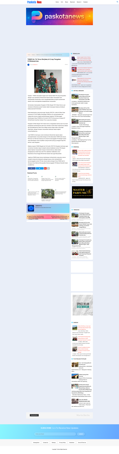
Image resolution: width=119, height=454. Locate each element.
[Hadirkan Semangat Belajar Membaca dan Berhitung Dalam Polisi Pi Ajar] (61, 190)
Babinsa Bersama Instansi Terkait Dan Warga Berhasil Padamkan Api (85, 121)
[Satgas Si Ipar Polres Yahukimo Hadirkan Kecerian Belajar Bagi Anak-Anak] (47, 176)
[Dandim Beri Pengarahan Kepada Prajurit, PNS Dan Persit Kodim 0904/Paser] (34, 176)
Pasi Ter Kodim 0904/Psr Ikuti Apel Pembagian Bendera (60, 179)
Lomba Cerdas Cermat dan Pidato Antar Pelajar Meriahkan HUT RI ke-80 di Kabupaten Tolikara (33, 193)
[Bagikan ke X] (40, 168)
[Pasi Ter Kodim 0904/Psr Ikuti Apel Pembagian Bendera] (61, 176)
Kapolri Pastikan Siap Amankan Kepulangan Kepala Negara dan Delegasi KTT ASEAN (36, 218)
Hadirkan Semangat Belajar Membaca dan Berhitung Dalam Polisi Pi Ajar (60, 192)
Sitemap (54, 442)
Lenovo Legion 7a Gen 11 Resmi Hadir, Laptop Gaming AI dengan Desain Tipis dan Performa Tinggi (84, 59)
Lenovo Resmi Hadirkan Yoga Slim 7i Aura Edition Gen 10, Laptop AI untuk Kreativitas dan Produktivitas (84, 69)
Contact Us (45, 442)
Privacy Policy (62, 442)
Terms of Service (82, 442)
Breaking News (34, 415)
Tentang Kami (36, 442)
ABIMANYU (38, 206)
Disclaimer (71, 442)
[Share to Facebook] (32, 168)
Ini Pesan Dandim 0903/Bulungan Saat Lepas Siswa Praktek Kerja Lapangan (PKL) (59, 218)
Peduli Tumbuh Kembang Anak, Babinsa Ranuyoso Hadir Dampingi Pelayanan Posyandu (84, 338)
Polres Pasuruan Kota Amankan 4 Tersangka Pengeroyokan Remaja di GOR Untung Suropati (84, 164)
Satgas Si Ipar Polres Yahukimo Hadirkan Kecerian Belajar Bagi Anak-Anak (47, 179)
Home (29, 54)
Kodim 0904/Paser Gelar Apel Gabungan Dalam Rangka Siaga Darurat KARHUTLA (84, 327)
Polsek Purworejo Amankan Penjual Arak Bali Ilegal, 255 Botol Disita (85, 175)
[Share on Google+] (45, 168)
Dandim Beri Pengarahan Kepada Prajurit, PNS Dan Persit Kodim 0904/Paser (33, 179)
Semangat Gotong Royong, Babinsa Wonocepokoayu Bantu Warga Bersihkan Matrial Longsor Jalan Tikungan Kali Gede (81, 135)
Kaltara (33, 54)
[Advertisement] (59, 36)
